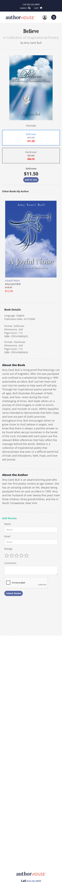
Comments (10, 563)
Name (7, 524)
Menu (54, 17)
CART (36, 8)
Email (7, 536)
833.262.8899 (33, 4)
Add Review (9, 518)
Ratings (8, 548)
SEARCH (23, 8)
